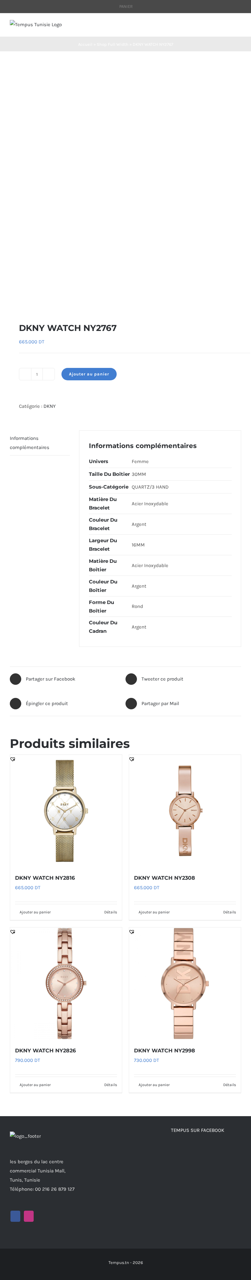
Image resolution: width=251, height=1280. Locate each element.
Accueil (85, 44)
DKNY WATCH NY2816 (45, 878)
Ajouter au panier (89, 374)
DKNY (49, 406)
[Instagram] (29, 1216)
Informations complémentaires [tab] (29, 442)
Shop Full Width (112, 44)
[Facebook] (15, 1216)
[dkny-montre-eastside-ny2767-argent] (125, 187)
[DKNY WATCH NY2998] (185, 983)
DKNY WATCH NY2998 (164, 1050)
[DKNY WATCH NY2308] (185, 811)
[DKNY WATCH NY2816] (66, 811)
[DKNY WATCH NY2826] (66, 983)
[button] (13, 301)
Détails (110, 912)
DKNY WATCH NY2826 (45, 1050)
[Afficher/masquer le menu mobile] (238, 26)
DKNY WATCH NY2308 (164, 878)
